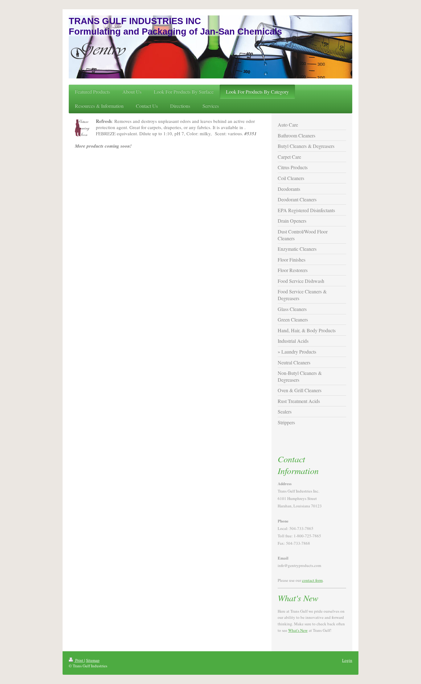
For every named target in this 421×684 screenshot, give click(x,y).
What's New (298, 630)
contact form (312, 580)
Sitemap (93, 660)
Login (347, 660)
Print (79, 660)
